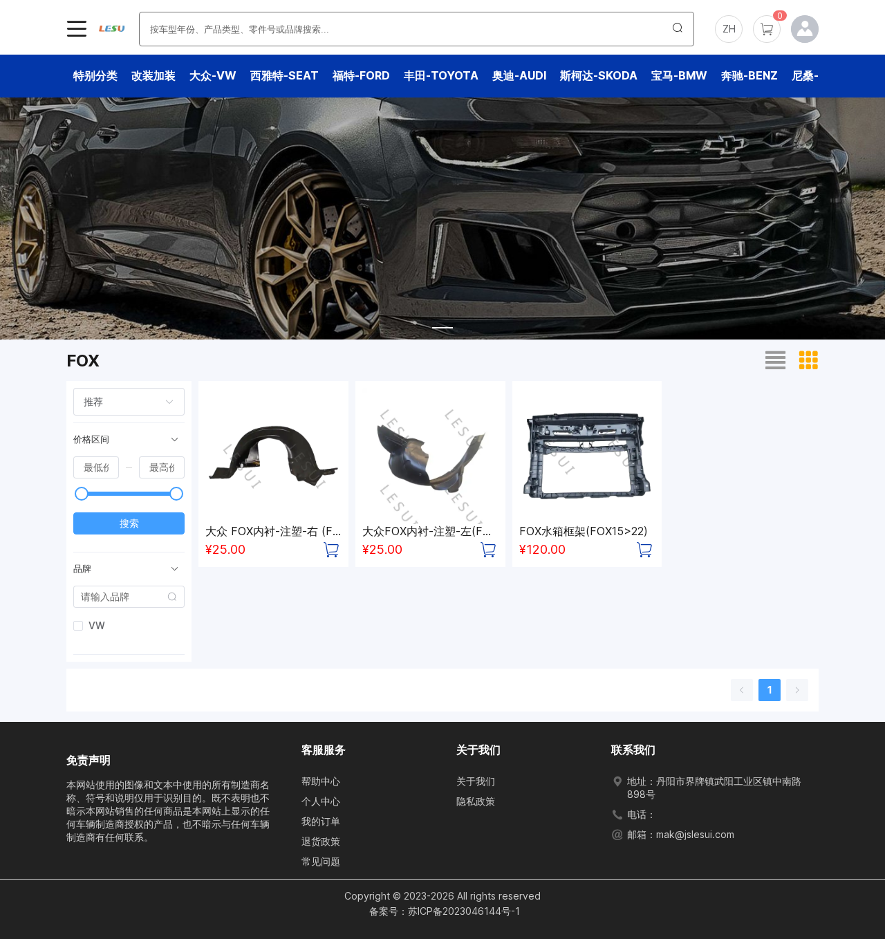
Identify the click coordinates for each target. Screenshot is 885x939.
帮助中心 (320, 781)
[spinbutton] (96, 467)
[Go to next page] (797, 690)
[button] (729, 29)
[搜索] (677, 29)
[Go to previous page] (742, 690)
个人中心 (320, 801)
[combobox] (121, 402)
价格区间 (91, 439)
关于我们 (475, 781)
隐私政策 (475, 801)
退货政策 (320, 841)
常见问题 (320, 861)
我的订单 (320, 821)
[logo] (111, 29)
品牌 (82, 569)
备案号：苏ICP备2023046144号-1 (444, 911)
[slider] (81, 493)
